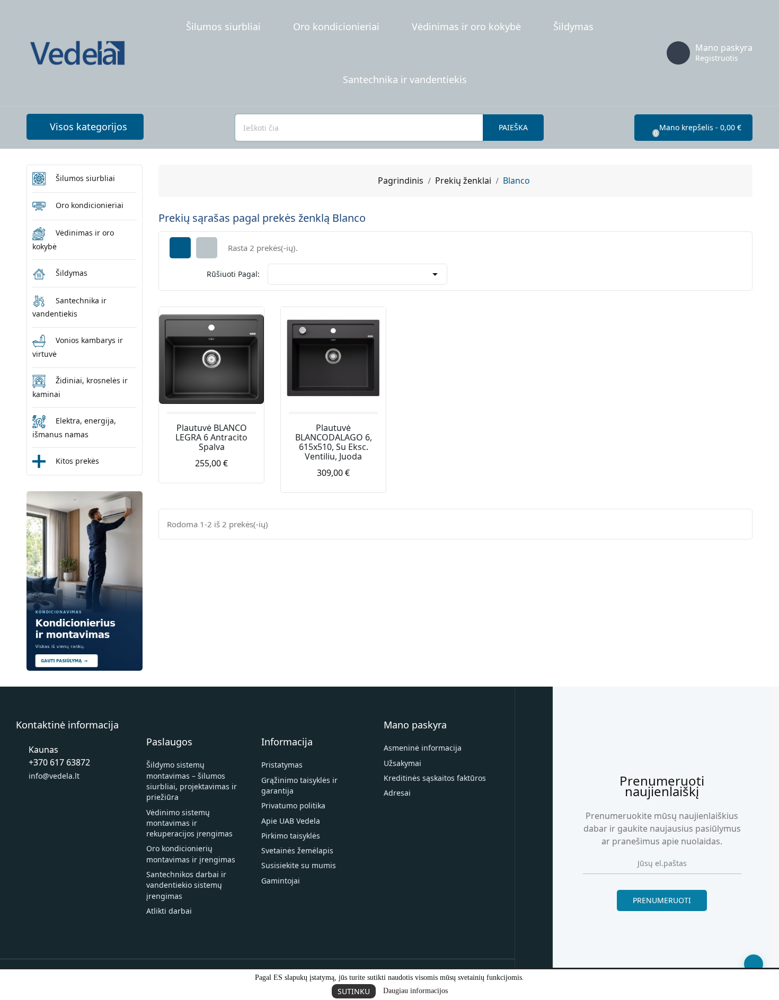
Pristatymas (282, 765)
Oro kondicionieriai (336, 26)
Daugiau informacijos (415, 991)
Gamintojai (280, 881)
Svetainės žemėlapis (297, 850)
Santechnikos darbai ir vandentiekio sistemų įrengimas (186, 885)
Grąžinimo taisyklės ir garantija (299, 785)
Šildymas (573, 26)
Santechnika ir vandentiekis (405, 79)
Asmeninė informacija (423, 748)
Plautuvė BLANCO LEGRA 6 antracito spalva (211, 437)
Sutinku (354, 991)
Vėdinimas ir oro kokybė (466, 26)
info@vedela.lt (54, 776)
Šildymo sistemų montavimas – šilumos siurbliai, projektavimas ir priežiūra (191, 781)
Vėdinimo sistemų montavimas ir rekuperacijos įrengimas (189, 823)
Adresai (397, 793)
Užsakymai (402, 763)
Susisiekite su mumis (298, 865)
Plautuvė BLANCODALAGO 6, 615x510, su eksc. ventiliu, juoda (333, 442)
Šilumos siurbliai (223, 26)
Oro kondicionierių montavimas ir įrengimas (190, 853)
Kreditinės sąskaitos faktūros (435, 778)
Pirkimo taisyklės (290, 836)
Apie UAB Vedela (290, 821)
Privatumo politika (293, 805)
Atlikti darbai (169, 911)
